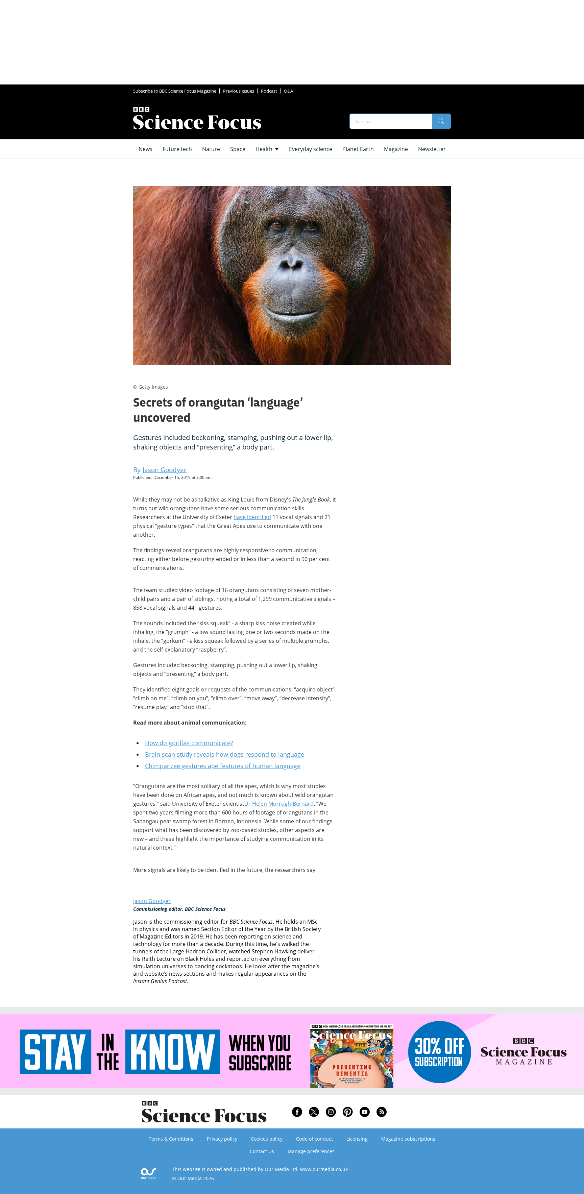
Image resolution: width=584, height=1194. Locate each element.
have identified (252, 517)
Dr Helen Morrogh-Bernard (279, 803)
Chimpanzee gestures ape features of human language (222, 766)
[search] (441, 121)
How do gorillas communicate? (189, 743)
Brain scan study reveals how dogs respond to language (224, 754)
